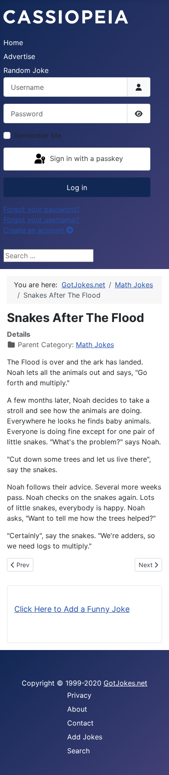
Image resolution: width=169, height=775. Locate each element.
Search (78, 750)
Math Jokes (95, 344)
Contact (80, 723)
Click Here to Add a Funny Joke (72, 609)
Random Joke (26, 70)
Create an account (34, 230)
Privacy (79, 695)
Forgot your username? (41, 219)
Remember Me (37, 135)
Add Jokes (84, 736)
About (77, 709)
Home (13, 42)
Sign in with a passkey (85, 158)
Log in (77, 187)
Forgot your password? (41, 209)
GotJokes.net (125, 683)
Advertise (19, 56)
